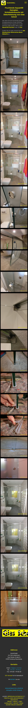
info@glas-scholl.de (15, 668)
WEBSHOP (19, 705)
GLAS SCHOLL (11, 3)
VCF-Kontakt (8, 675)
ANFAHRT (16, 703)
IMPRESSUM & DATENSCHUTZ (15, 696)
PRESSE (9, 701)
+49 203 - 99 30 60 (15, 670)
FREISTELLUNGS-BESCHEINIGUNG (13, 698)
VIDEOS (15, 701)
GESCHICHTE (14, 700)
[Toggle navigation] (25, 2)
